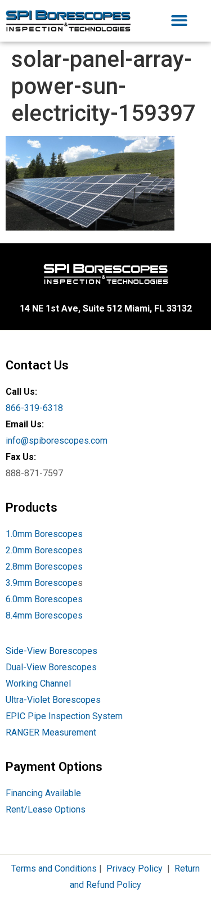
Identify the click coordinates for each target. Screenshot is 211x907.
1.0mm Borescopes (44, 534)
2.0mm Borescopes (44, 550)
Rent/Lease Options (46, 809)
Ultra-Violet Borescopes (53, 699)
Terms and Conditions (54, 868)
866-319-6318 (34, 408)
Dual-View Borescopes (51, 667)
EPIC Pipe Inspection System (64, 716)
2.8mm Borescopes (44, 566)
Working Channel (38, 683)
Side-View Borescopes (51, 651)
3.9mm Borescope (42, 582)
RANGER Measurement (51, 732)
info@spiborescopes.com (56, 440)
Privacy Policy (134, 868)
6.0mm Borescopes (44, 599)
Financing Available (43, 793)
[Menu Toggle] (179, 20)
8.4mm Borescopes (44, 615)
